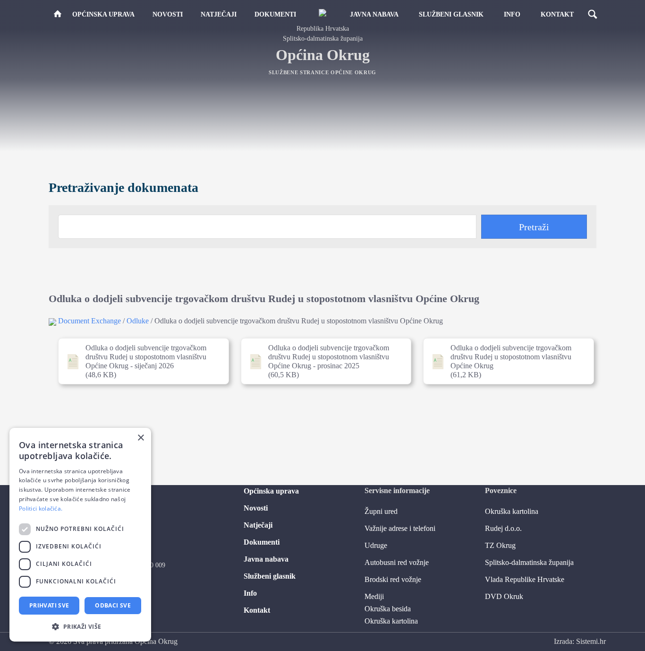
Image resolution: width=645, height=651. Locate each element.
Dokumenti (275, 14)
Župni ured (381, 511)
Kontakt (557, 14)
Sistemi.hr (591, 641)
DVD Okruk (504, 596)
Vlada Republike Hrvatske (524, 579)
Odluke (138, 321)
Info (512, 14)
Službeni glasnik (451, 14)
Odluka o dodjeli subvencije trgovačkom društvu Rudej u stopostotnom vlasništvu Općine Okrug (505, 361)
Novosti (168, 14)
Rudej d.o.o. (503, 528)
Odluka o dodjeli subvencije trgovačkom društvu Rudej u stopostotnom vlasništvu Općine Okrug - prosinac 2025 (322, 361)
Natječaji (219, 14)
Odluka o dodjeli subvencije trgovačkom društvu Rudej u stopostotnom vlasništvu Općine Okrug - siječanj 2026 (140, 361)
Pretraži (534, 227)
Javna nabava (374, 14)
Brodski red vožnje (393, 579)
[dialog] (80, 535)
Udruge (376, 545)
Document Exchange (89, 321)
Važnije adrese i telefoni (400, 528)
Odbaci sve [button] (113, 605)
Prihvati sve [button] (49, 605)
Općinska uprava (103, 14)
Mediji (374, 596)
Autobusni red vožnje (397, 562)
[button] (80, 626)
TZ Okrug (500, 545)
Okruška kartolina (391, 621)
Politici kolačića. (40, 508)
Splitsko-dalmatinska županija (529, 562)
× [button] (140, 438)
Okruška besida (388, 609)
